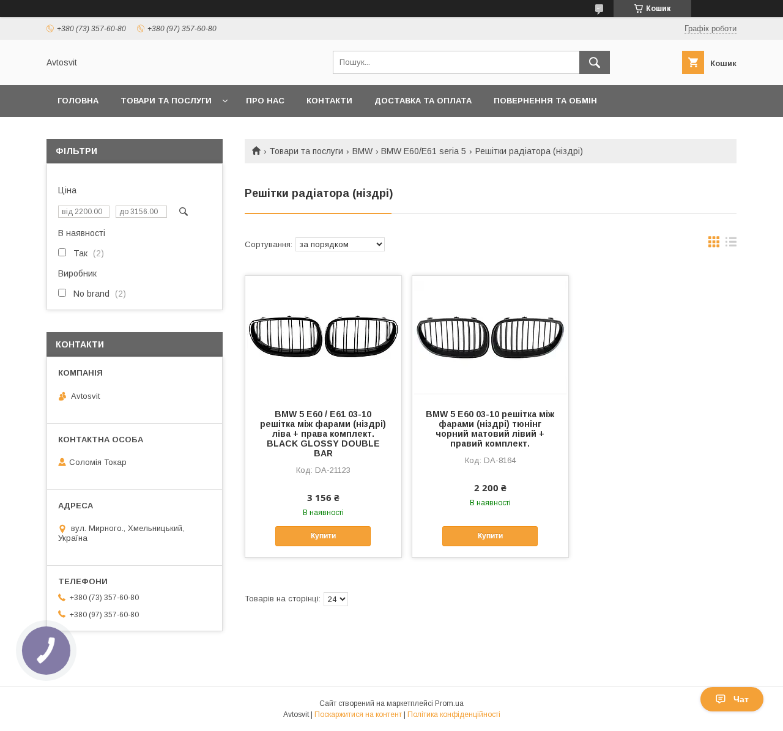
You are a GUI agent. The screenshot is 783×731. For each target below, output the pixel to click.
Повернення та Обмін (545, 100)
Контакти (329, 100)
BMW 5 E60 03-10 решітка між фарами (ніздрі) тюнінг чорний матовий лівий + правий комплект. (490, 428)
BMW (362, 151)
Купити (323, 536)
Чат (741, 699)
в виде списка (731, 244)
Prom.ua (449, 703)
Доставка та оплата (423, 100)
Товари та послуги (166, 100)
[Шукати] (594, 62)
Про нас (265, 100)
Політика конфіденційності (453, 714)
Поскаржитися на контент (358, 714)
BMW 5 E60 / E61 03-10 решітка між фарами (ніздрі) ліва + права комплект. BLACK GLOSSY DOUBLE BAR (323, 433)
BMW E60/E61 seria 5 (423, 151)
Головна (78, 100)
